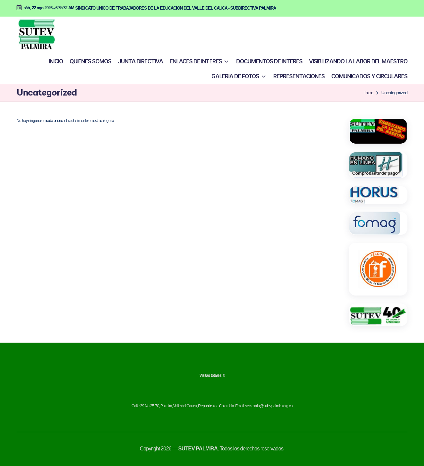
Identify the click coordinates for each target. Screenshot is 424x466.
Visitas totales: (211, 375)
